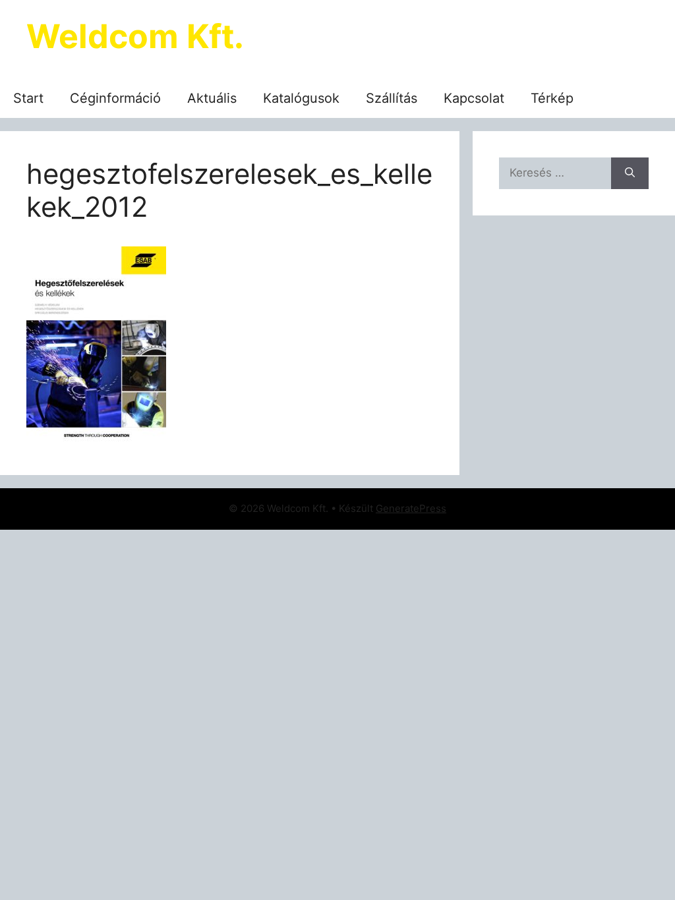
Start (28, 98)
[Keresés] (630, 173)
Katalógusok (301, 98)
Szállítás (391, 98)
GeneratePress (411, 508)
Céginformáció (115, 98)
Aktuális (212, 98)
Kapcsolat (474, 98)
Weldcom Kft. (135, 36)
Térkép (552, 98)
